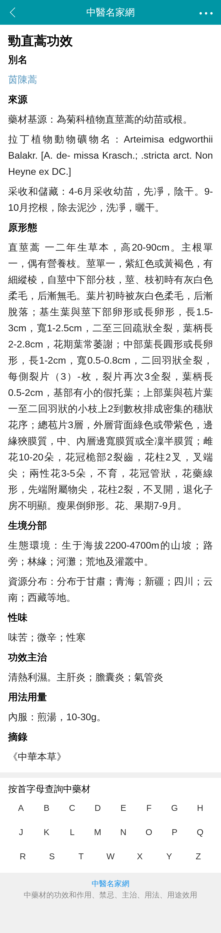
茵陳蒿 (22, 79)
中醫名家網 (110, 12)
